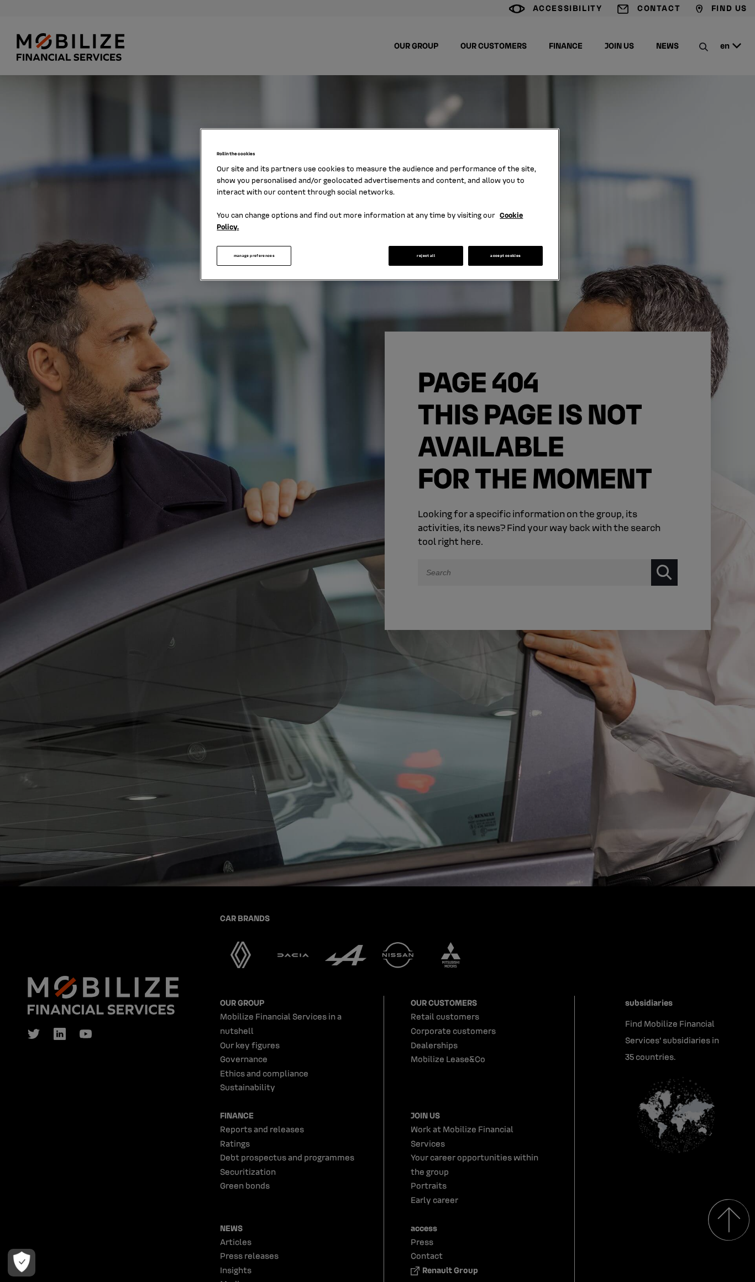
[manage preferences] (21, 1262)
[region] (379, 204)
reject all (426, 255)
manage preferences (254, 255)
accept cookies (505, 255)
